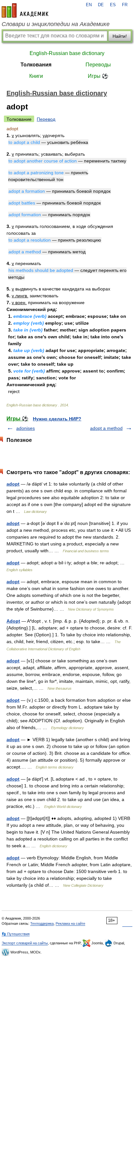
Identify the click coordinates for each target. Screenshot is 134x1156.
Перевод (46, 119)
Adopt (13, 621)
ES (113, 5)
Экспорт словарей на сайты (25, 943)
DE (101, 5)
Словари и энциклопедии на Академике (56, 24)
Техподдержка (42, 923)
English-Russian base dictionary (67, 53)
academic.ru (25, 10)
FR (124, 5)
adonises (25, 428)
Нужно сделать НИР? (57, 418)
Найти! (120, 36)
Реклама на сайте (70, 923)
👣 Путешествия (16, 934)
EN (89, 5)
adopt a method (106, 428)
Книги (36, 76)
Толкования (35, 64)
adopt (13, 483)
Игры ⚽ (98, 76)
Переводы (98, 64)
